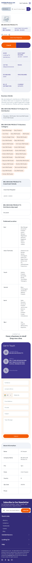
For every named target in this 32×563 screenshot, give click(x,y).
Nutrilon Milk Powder (21, 164)
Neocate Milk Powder (8, 160)
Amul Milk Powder (7, 140)
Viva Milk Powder (18, 170)
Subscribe (25, 510)
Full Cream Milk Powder (22, 144)
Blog (4, 531)
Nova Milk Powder (19, 157)
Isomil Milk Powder (7, 167)
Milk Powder (26, 134)
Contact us (5, 523)
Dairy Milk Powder (15, 134)
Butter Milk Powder (20, 150)
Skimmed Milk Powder (21, 167)
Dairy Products (18, 130)
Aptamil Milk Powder (7, 144)
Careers (5, 528)
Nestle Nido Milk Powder (22, 160)
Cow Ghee (5, 134)
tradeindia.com (11, 555)
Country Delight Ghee (8, 137)
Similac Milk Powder (7, 174)
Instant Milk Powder (19, 147)
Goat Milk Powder (7, 147)
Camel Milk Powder (7, 150)
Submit (16, 436)
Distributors (5, 9)
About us (5, 520)
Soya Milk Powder (7, 170)
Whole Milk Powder (22, 137)
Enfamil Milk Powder (7, 154)
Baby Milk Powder (19, 140)
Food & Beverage (7, 130)
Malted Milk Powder (21, 154)
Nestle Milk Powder (7, 157)
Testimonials (6, 526)
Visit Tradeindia (23, 3)
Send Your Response (16, 37)
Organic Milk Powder (7, 164)
